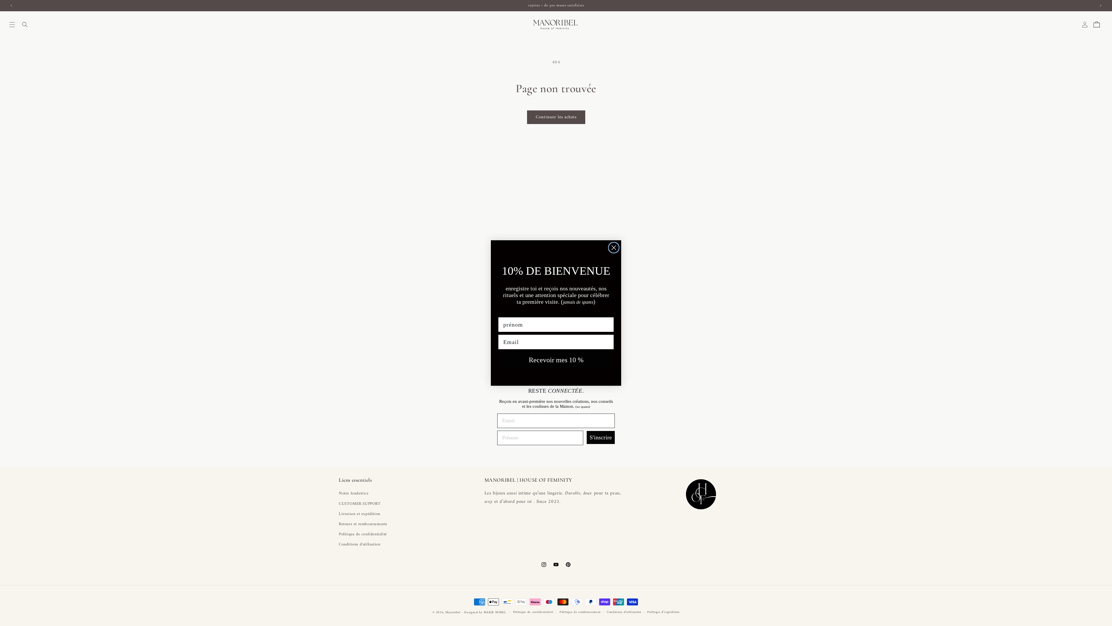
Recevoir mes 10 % (556, 360)
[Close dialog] (614, 248)
